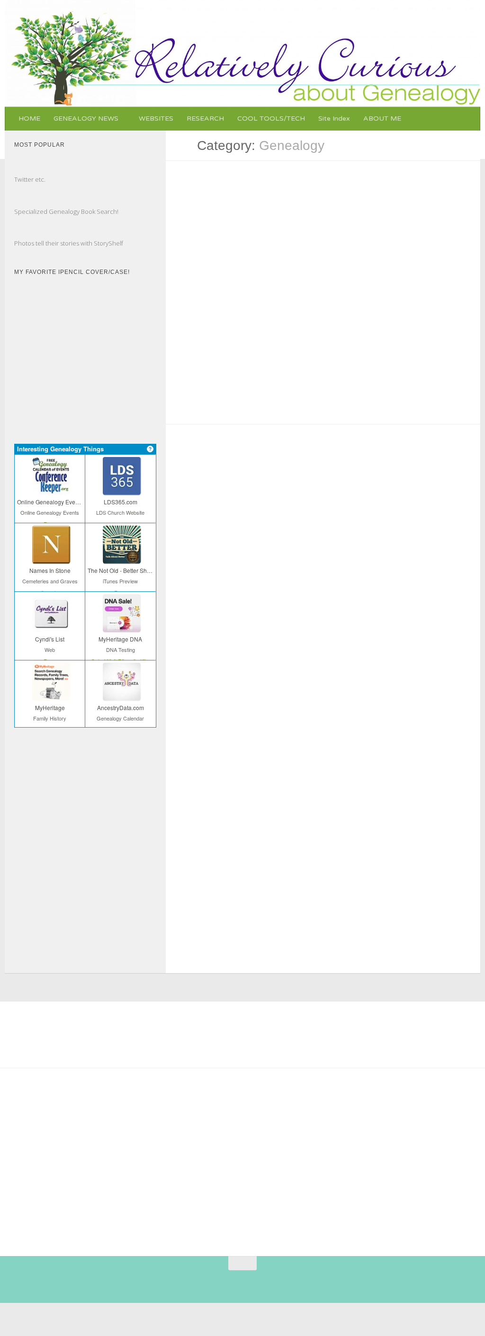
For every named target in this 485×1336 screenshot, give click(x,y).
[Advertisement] (252, 1158)
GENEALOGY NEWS (86, 118)
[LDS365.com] (120, 489)
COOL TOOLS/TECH (271, 118)
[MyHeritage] (50, 694)
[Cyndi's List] (50, 626)
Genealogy (193, 273)
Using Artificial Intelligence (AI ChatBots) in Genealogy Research (321, 300)
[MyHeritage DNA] (120, 626)
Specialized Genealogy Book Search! (66, 211)
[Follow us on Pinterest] (194, 1281)
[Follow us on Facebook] (211, 1281)
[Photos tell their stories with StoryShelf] (23, 233)
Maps (449, 517)
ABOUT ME (382, 118)
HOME (29, 118)
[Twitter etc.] (23, 169)
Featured (191, 536)
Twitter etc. (29, 179)
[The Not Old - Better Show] (120, 557)
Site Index (334, 118)
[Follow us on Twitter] (228, 1281)
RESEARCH (205, 118)
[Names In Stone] (50, 557)
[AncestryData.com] (120, 694)
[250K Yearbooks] (42, 1137)
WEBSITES (156, 118)
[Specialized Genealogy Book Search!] (23, 201)
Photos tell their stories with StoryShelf (68, 243)
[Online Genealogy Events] (50, 489)
